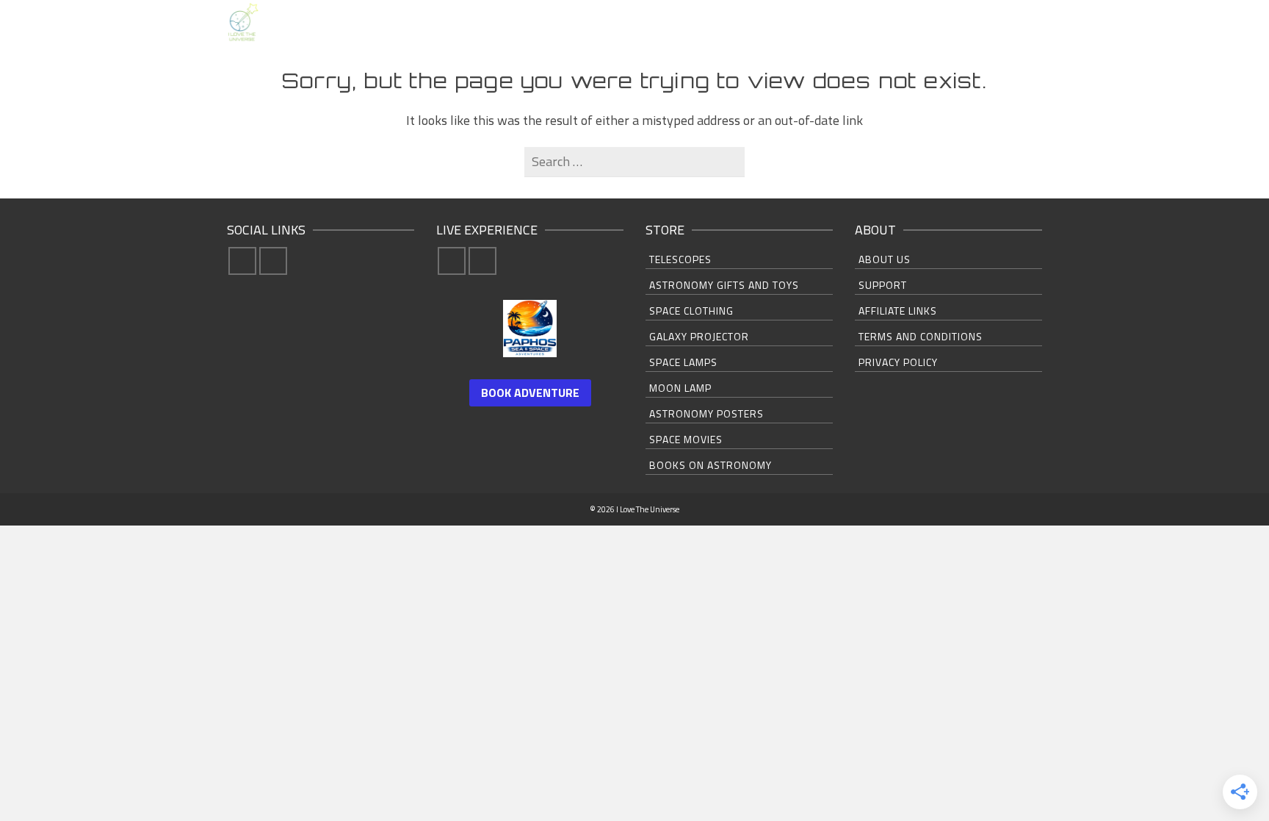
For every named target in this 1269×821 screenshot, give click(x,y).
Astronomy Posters (706, 413)
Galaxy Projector (699, 336)
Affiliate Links (897, 310)
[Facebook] (242, 261)
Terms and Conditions (920, 336)
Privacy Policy (898, 362)
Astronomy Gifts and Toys (724, 285)
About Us (884, 259)
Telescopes (680, 259)
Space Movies (686, 439)
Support (882, 285)
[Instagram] (273, 261)
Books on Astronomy (710, 465)
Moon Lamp (680, 387)
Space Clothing (691, 310)
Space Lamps (683, 362)
